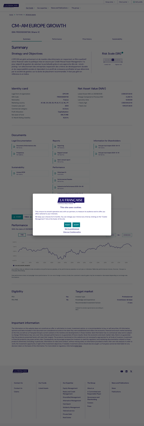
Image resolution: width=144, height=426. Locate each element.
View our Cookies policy (72, 232)
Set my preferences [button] (72, 229)
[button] (76, 224)
